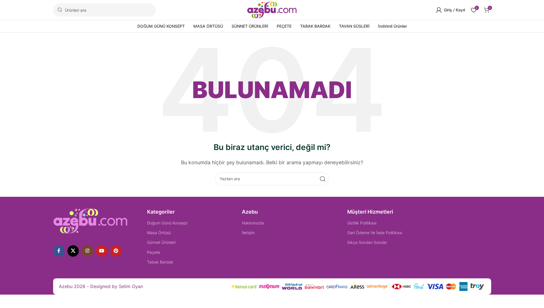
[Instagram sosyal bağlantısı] (87, 251)
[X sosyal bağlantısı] (73, 251)
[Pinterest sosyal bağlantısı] (116, 251)
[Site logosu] (272, 9)
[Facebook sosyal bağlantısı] (59, 251)
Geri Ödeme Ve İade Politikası (374, 232)
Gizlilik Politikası (361, 222)
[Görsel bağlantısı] (90, 220)
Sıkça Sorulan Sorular (367, 242)
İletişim (248, 232)
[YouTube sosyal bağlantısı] (101, 251)
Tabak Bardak (160, 262)
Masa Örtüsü (159, 232)
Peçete (153, 252)
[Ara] (322, 178)
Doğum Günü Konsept (167, 222)
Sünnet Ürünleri (161, 242)
